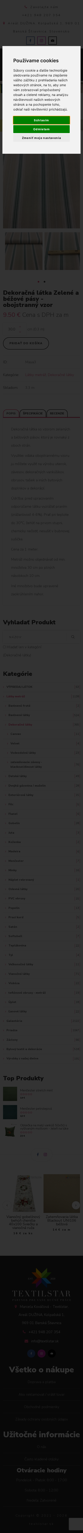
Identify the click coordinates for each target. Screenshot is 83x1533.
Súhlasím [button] (41, 120)
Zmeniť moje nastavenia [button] (41, 138)
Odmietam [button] (41, 129)
